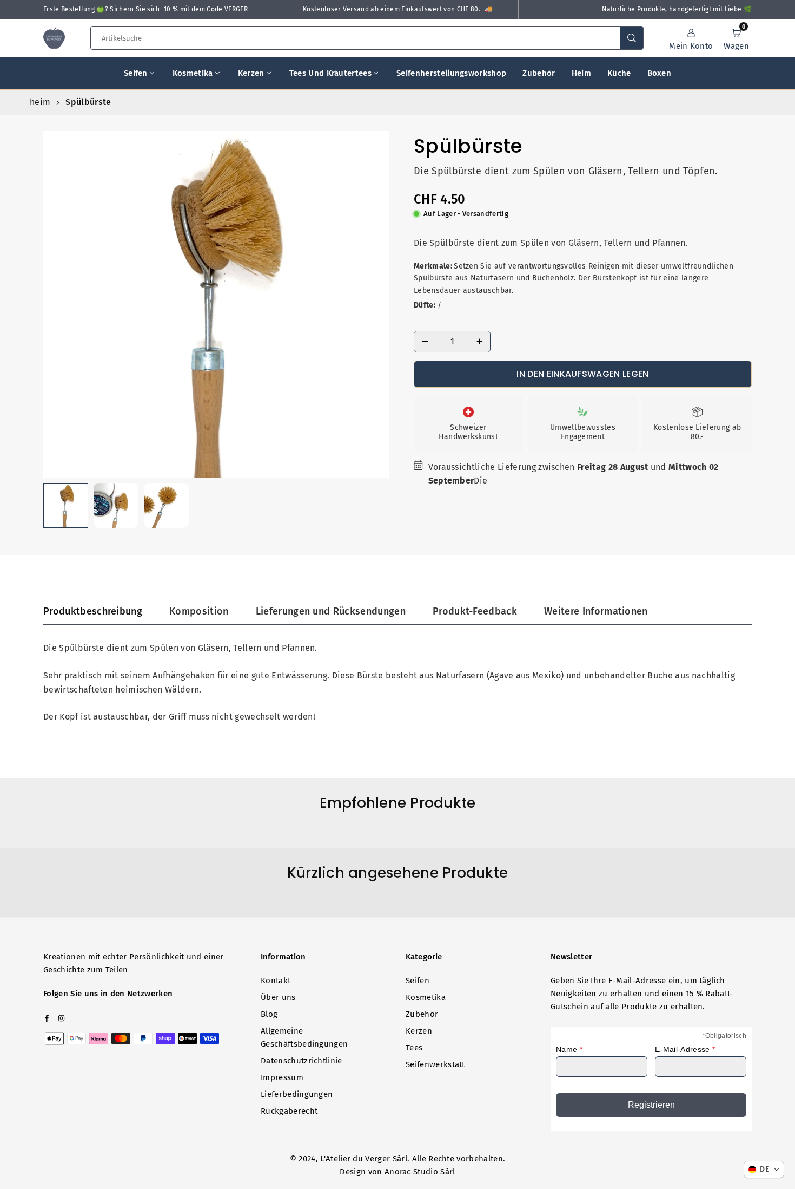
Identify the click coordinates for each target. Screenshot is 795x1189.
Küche (619, 73)
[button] (736, 38)
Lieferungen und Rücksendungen (331, 611)
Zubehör (538, 73)
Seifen (136, 73)
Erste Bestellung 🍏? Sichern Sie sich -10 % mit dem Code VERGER (145, 9)
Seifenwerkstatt (435, 1064)
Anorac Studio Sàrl (420, 1172)
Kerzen (251, 73)
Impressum (282, 1077)
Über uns (278, 997)
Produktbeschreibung (92, 611)
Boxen (659, 73)
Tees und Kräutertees (330, 73)
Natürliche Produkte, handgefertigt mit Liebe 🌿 (677, 9)
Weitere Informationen (596, 611)
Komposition (199, 611)
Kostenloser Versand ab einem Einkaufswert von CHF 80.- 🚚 (398, 9)
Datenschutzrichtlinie (301, 1061)
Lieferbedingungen (297, 1094)
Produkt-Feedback (475, 611)
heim (40, 102)
